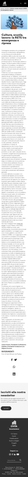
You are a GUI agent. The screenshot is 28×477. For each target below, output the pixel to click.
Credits (24, 474)
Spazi (14, 445)
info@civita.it (14, 470)
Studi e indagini (14, 441)
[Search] (20, 460)
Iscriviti (6, 408)
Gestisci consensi (16, 474)
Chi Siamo (14, 434)
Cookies (9, 474)
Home (2, 8)
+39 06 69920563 (19, 469)
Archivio (7, 8)
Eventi (14, 436)
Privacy (4, 474)
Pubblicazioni (14, 438)
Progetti (14, 443)
